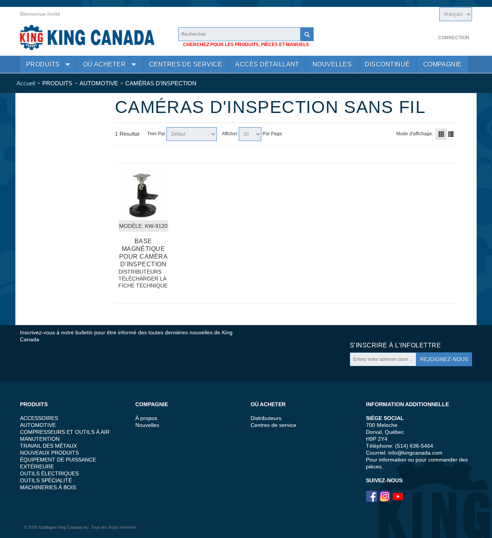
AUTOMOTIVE (38, 425)
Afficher (230, 133)
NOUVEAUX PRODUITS (49, 453)
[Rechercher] (307, 34)
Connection (453, 37)
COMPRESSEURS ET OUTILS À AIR (65, 432)
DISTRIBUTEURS (139, 272)
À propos (146, 418)
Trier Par (156, 133)
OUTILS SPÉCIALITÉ (46, 480)
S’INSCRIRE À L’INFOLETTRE (395, 345)
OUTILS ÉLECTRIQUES (49, 473)
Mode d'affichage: (414, 133)
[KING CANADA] (87, 37)
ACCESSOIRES (39, 418)
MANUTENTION (40, 439)
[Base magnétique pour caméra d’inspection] (143, 195)
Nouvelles (147, 425)
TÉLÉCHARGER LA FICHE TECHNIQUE (143, 282)
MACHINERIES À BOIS (48, 487)
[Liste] (451, 134)
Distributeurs (266, 418)
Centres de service (273, 425)
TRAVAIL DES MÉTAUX (48, 446)
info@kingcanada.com (415, 453)
